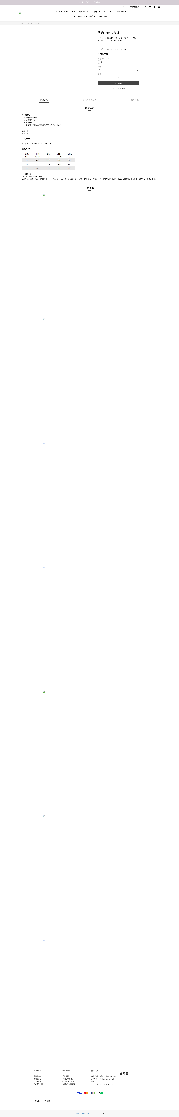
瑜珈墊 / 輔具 (84, 11)
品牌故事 (37, 1076)
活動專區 (121, 11)
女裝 (66, 11)
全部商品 (21, 23)
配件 (96, 11)
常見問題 (65, 1076)
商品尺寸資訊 (39, 1084)
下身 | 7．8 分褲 (34, 23)
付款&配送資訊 (68, 1079)
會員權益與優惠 (68, 1084)
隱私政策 (78, 1114)
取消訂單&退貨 (68, 1081)
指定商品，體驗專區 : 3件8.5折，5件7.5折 (112, 49)
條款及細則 (86, 1114)
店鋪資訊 (37, 1079)
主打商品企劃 (107, 11)
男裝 (73, 11)
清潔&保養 (38, 1081)
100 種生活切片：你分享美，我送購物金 (91, 16)
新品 (58, 11)
